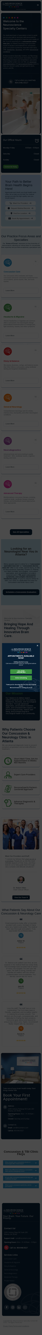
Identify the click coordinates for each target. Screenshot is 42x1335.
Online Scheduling (21, 678)
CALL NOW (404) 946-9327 (21, 671)
